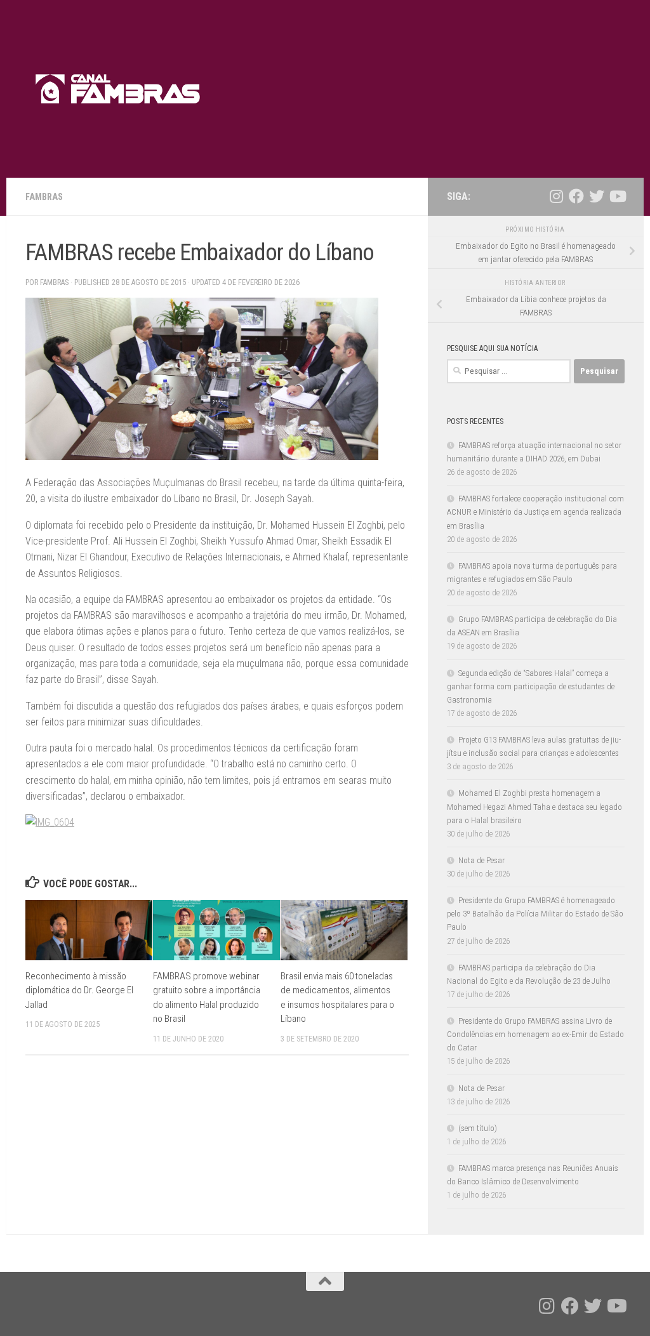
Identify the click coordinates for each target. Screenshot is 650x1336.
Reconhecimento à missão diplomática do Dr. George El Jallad (79, 990)
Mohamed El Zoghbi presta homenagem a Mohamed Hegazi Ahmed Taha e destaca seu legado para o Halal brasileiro (534, 806)
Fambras (54, 282)
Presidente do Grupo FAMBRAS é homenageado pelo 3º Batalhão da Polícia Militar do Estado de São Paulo (535, 914)
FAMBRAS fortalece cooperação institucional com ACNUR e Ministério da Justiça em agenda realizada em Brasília (535, 512)
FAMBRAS (44, 197)
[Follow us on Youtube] (617, 196)
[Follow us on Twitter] (596, 196)
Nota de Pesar (481, 860)
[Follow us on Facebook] (576, 196)
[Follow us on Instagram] (556, 196)
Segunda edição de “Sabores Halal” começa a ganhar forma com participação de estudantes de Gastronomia (530, 686)
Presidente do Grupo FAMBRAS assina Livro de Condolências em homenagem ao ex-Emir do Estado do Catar (535, 1034)
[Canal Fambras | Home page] (118, 88)
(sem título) (477, 1128)
